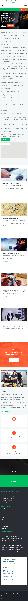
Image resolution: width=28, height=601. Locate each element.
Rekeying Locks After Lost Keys (8, 496)
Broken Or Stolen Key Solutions (8, 498)
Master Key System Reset (7, 500)
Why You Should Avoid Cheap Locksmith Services (11, 536)
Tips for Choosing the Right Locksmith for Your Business (13, 551)
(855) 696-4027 (24, 5)
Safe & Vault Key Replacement (8, 502)
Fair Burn (3, 515)
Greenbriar (4, 528)
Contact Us (13, 2)
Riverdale (3, 508)
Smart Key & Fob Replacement (8, 494)
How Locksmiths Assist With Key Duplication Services (12, 534)
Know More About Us (5, 411)
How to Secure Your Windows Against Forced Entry (12, 543)
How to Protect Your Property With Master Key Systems (13, 547)
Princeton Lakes (5, 526)
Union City (4, 517)
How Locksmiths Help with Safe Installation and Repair (13, 554)
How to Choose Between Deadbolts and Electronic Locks (13, 538)
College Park (4, 521)
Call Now (3, 25)
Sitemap (2, 595)
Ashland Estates (5, 510)
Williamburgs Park (5, 513)
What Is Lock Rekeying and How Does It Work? (11, 549)
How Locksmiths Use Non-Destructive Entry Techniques (13, 545)
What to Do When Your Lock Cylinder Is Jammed (11, 540)
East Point (4, 524)
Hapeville (3, 519)
